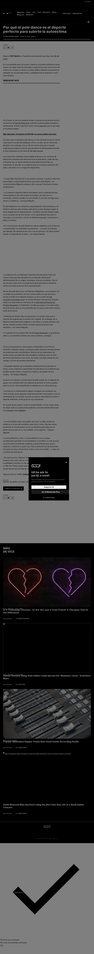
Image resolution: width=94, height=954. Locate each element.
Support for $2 (49, 487)
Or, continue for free (49, 497)
